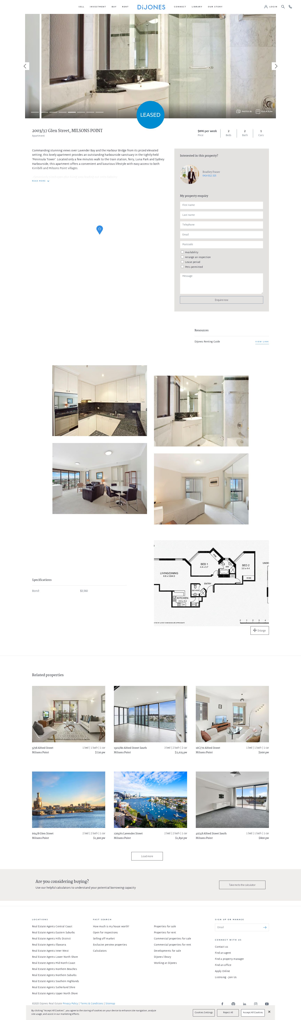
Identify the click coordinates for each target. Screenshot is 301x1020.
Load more (147, 856)
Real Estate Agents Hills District (51, 939)
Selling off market (104, 939)
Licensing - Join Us (226, 977)
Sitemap (110, 1004)
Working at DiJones (165, 963)
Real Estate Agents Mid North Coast (53, 963)
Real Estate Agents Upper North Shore (55, 993)
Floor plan (266, 111)
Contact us (221, 947)
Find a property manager (229, 959)
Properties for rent (165, 933)
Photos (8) (247, 111)
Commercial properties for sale (172, 939)
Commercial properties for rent (172, 945)
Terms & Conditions (91, 1004)
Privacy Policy (70, 1004)
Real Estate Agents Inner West (50, 951)
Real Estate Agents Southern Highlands (55, 981)
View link (262, 341)
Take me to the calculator (242, 885)
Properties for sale (165, 926)
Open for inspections (105, 933)
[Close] (269, 1011)
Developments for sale (167, 951)
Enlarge (262, 630)
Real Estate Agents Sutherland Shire (53, 987)
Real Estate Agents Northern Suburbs (54, 975)
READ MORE (39, 181)
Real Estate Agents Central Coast (52, 926)
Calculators (100, 951)
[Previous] (25, 66)
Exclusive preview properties (110, 945)
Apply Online (222, 971)
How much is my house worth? (111, 926)
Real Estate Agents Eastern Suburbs (53, 933)
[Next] (275, 66)
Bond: (36, 591)
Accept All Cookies (253, 1013)
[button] (81, 7)
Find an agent (223, 953)
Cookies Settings (204, 1013)
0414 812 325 (209, 176)
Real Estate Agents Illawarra (49, 945)
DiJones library (162, 957)
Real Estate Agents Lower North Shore (55, 957)
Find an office (223, 965)
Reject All (228, 1013)
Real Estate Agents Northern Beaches (54, 969)
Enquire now (221, 300)
